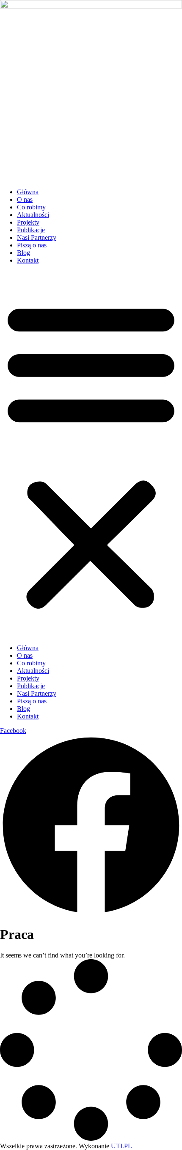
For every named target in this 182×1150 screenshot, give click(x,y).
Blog (23, 252)
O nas (25, 199)
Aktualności (33, 214)
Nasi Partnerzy (36, 237)
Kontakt (28, 260)
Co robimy (31, 207)
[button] (91, 454)
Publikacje (31, 229)
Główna (28, 191)
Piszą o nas (32, 245)
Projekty (28, 222)
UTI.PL (121, 1146)
